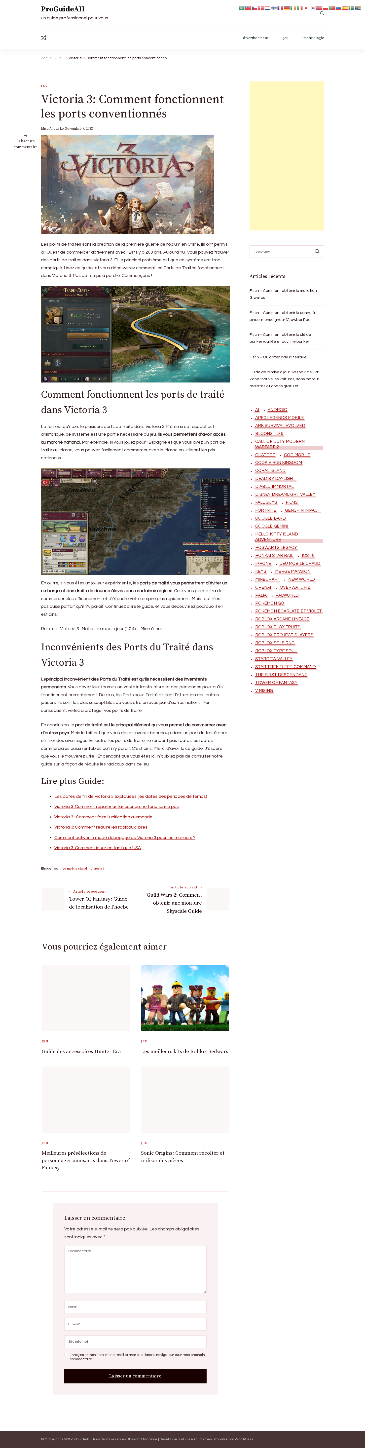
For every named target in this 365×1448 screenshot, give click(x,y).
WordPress (244, 1439)
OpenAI (263, 587)
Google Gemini (271, 526)
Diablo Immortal (274, 486)
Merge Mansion (292, 571)
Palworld (287, 595)
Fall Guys (266, 502)
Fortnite (265, 510)
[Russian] (338, 7)
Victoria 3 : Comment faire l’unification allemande (103, 817)
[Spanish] (345, 7)
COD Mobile (297, 455)
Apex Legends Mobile (279, 418)
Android (277, 410)
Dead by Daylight (275, 478)
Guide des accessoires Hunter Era (81, 1051)
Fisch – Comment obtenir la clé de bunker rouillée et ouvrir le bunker (280, 338)
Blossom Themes (197, 1439)
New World (301, 579)
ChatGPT (265, 455)
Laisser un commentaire (25, 144)
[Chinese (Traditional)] (248, 7)
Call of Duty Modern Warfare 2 (280, 444)
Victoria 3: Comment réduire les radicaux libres (100, 827)
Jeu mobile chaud (74, 869)
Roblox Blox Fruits (277, 627)
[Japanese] (306, 7)
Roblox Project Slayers (284, 635)
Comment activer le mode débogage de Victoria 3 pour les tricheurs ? (124, 837)
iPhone (263, 563)
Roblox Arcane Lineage (282, 619)
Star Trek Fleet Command (285, 667)
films (292, 502)
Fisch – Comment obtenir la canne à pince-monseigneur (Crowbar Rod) (282, 316)
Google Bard (270, 518)
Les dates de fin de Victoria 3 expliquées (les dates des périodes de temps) (130, 796)
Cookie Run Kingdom (278, 462)
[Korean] (313, 7)
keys (260, 571)
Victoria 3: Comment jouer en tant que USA (97, 847)
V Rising (264, 690)
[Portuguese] (332, 7)
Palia (261, 595)
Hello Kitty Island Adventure (276, 537)
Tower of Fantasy (276, 683)
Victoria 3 (97, 869)
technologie (313, 38)
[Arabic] (242, 7)
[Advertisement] (287, 155)
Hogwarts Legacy (276, 547)
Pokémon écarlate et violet (288, 611)
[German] (287, 7)
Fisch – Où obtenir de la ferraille (278, 357)
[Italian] (300, 7)
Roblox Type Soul (276, 651)
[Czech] (255, 7)
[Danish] (261, 7)
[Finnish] (274, 7)
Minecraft (267, 579)
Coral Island (270, 470)
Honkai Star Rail (274, 555)
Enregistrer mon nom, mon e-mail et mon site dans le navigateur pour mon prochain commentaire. (137, 1357)
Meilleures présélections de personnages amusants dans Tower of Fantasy (86, 1160)
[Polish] (326, 7)
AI (257, 410)
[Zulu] (358, 7)
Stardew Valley (273, 659)
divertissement (255, 38)
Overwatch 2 (295, 587)
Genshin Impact (302, 510)
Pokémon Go (269, 603)
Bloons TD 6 (269, 433)
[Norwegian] (319, 7)
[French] (280, 7)
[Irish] (293, 7)
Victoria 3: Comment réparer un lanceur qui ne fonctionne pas (116, 806)
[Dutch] (267, 7)
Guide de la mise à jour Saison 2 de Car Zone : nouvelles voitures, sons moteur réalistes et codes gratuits (284, 379)
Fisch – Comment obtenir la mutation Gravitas (283, 294)
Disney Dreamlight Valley (285, 494)
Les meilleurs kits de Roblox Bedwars (184, 1051)
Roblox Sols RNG (275, 643)
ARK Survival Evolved (280, 425)
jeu (286, 38)
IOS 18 (308, 555)
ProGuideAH (63, 9)
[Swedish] (351, 7)
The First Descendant (281, 675)
